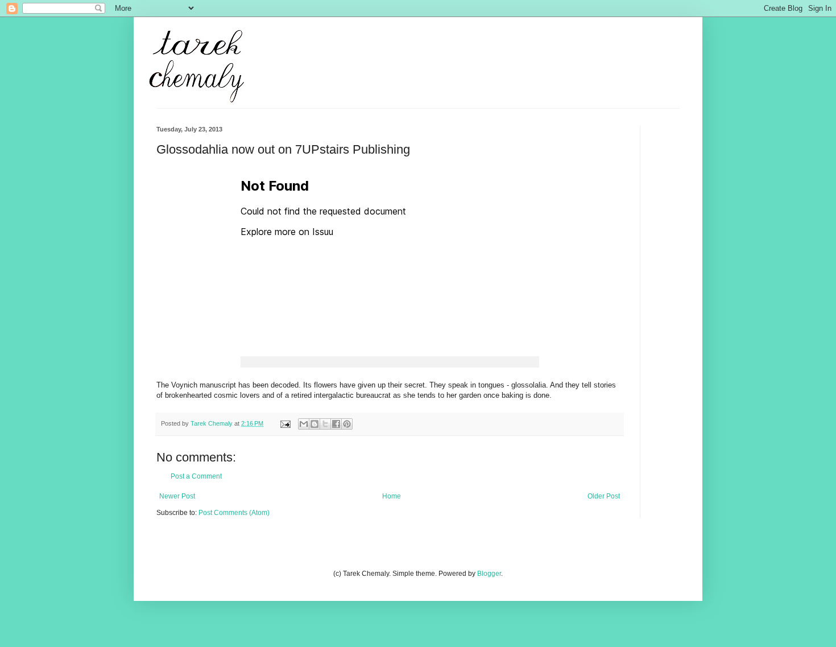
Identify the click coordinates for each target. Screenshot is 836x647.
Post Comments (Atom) (234, 513)
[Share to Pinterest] (347, 424)
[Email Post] (285, 423)
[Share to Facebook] (336, 424)
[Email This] (303, 424)
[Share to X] (325, 424)
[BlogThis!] (314, 424)
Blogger (489, 574)
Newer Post (177, 496)
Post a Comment (196, 476)
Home (391, 496)
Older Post (603, 496)
